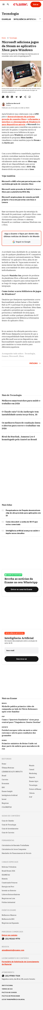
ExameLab (6, 19)
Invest (4, 799)
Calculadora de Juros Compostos (14, 849)
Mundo (31, 766)
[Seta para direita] (37, 18)
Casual (31, 769)
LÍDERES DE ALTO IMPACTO (12, 772)
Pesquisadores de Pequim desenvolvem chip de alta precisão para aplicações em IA (23, 513)
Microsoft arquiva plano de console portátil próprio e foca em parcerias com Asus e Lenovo (20, 199)
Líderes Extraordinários (11, 894)
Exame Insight (7, 791)
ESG (3, 787)
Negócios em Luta (8, 898)
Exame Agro (33, 781)
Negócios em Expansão (10, 923)
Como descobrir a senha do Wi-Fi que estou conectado (22, 523)
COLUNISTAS (7, 807)
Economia (5, 783)
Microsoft (13, 356)
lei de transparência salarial (13, 999)
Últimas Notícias (8, 768)
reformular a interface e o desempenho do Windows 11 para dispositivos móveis (21, 122)
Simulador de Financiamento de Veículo (16, 853)
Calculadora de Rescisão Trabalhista (15, 845)
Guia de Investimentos (10, 829)
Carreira (5, 780)
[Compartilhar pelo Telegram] (16, 97)
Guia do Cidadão (8, 821)
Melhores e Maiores (9, 915)
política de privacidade (11, 996)
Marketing (33, 773)
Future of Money (35, 789)
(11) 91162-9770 (12, 939)
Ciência (32, 793)
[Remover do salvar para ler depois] (29, 97)
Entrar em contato (9, 935)
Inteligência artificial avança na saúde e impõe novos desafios (23, 532)
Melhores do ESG (8, 919)
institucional (7, 985)
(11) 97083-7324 (12, 976)
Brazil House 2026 (8, 871)
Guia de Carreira (8, 833)
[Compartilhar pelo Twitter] (20, 97)
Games (5, 356)
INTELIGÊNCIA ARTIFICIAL (25, 19)
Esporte (32, 777)
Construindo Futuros (9, 883)
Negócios (5, 803)
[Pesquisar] (8, 4)
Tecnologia (10, 14)
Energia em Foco (8, 887)
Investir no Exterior (9, 891)
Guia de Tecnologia (9, 825)
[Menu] (3, 4)
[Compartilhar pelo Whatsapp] (3, 97)
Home (4, 38)
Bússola (5, 879)
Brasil (4, 776)
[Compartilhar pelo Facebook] (7, 97)
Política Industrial (8, 902)
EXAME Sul (6, 875)
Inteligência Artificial (10, 795)
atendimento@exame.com (13, 950)
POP (30, 797)
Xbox (21, 356)
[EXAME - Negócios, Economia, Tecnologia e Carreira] (20, 4)
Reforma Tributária (9, 867)
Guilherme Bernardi (13, 103)
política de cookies (9, 992)
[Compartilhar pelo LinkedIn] (12, 97)
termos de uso (7, 989)
